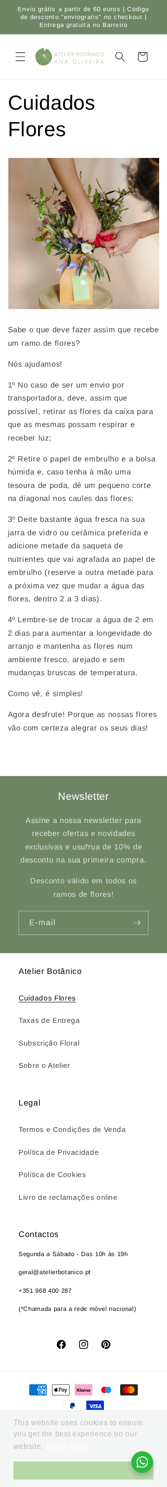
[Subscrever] (137, 923)
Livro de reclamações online (68, 1197)
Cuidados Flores (47, 998)
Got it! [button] (83, 1470)
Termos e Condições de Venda (72, 1129)
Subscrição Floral (49, 1043)
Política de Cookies (52, 1174)
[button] (20, 57)
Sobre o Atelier (44, 1065)
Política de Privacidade (59, 1152)
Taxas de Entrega (49, 1020)
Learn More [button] (67, 1446)
